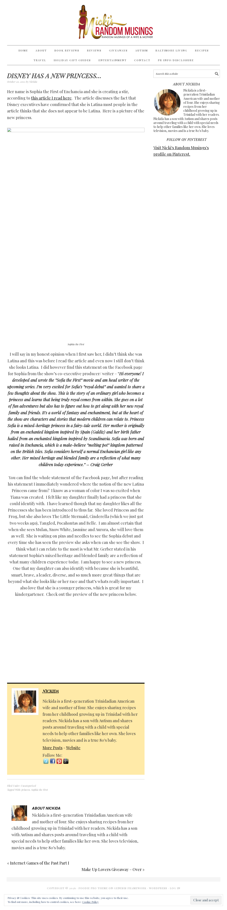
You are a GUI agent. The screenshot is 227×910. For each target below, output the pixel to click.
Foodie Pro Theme (93, 888)
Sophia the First (39, 789)
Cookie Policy (90, 902)
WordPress (158, 888)
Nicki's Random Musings (113, 22)
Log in (175, 888)
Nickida (51, 691)
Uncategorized (28, 785)
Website (73, 747)
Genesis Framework (130, 888)
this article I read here (51, 98)
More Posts (53, 747)
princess (26, 789)
